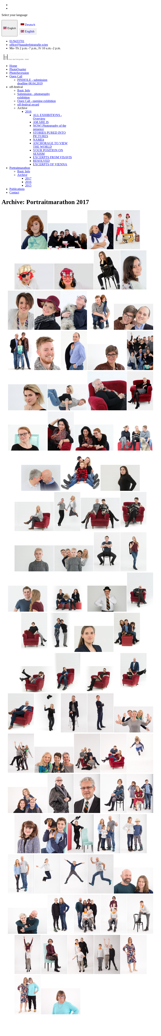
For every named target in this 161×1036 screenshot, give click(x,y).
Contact (14, 192)
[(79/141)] (140, 915)
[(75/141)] (27, 921)
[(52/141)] (74, 713)
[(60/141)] (27, 800)
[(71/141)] (47, 874)
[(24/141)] (61, 431)
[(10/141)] (47, 311)
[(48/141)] (100, 679)
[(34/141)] (34, 558)
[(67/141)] (81, 834)
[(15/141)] (47, 351)
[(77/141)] (87, 915)
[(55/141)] (21, 753)
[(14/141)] (21, 351)
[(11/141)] (74, 311)
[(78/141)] (114, 915)
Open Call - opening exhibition (36, 101)
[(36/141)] (107, 552)
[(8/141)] (133, 270)
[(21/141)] (107, 391)
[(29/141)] (120, 478)
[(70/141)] (21, 874)
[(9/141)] (21, 311)
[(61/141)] (61, 794)
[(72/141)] (74, 874)
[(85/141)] (28, 995)
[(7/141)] (107, 270)
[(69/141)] (134, 834)
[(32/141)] (100, 515)
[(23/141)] (27, 438)
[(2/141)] (67, 236)
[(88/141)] (126, 1001)
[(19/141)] (27, 397)
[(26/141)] (133, 438)
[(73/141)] (100, 874)
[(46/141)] (34, 679)
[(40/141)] (107, 599)
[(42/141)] (34, 633)
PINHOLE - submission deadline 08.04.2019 (32, 81)
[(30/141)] (34, 517)
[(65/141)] (28, 834)
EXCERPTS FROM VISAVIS (52, 157)
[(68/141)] (107, 834)
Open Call (15, 76)
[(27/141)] (40, 478)
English (11, 28)
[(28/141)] (80, 472)
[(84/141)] (134, 955)
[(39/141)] (67, 599)
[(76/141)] (61, 915)
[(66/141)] (54, 834)
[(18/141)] (140, 351)
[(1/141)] (34, 230)
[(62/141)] (87, 794)
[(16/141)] (74, 351)
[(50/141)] (21, 713)
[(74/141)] (133, 881)
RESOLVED (41, 160)
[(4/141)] (127, 230)
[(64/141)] (140, 794)
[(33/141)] (133, 512)
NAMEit (38, 139)
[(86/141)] (60, 1001)
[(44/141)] (93, 639)
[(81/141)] (54, 955)
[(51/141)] (47, 713)
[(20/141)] (67, 397)
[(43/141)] (61, 633)
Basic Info (23, 90)
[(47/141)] (67, 673)
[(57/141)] (87, 753)
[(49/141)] (133, 673)
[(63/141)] (114, 794)
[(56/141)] (54, 760)
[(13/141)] (133, 317)
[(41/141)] (140, 592)
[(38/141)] (27, 599)
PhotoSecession (19, 72)
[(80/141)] (28, 955)
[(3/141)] (100, 230)
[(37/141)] (133, 552)
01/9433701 (16, 41)
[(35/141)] (73, 558)
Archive (22, 175)
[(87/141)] (94, 995)
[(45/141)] (127, 633)
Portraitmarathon (19, 167)
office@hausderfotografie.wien (28, 44)
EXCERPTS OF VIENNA (50, 164)
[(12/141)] (100, 311)
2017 (28, 178)
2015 (28, 185)
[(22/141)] (140, 391)
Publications (17, 189)
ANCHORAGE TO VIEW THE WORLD (50, 145)
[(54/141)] (133, 719)
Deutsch (29, 24)
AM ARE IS (41, 122)
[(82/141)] (81, 955)
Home (13, 65)
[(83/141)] (107, 955)
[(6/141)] (73, 276)
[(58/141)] (114, 753)
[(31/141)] (67, 512)
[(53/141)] (100, 713)
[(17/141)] (107, 357)
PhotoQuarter (17, 69)
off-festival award (28, 104)
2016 (28, 111)
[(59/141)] (140, 753)
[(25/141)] (93, 438)
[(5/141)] (34, 276)
